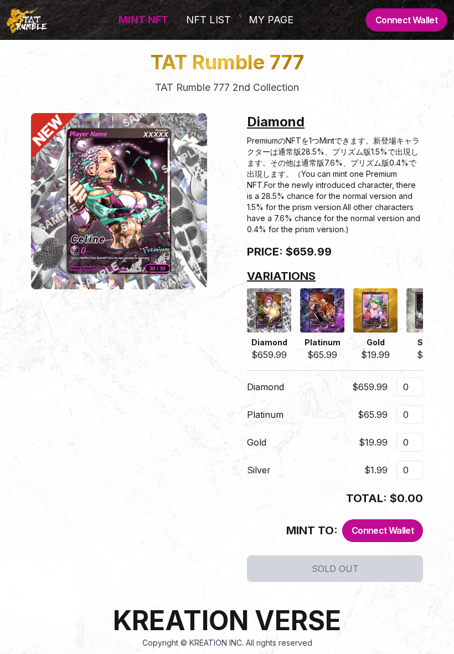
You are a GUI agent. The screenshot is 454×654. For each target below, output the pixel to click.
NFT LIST (208, 19)
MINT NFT (143, 19)
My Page (271, 19)
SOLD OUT (335, 568)
